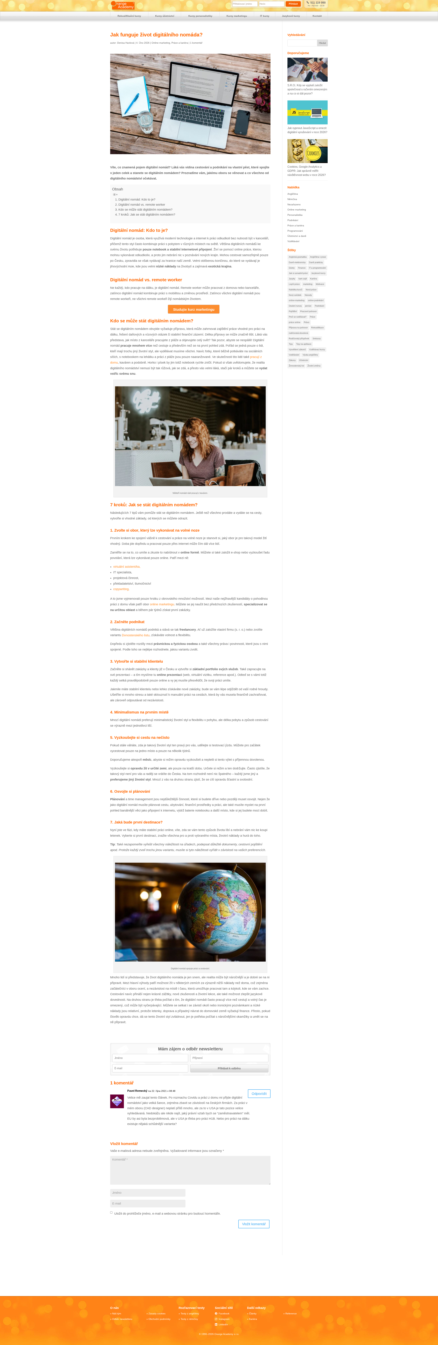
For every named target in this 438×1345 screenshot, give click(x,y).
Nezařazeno (294, 204)
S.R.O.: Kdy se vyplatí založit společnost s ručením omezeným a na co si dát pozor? (307, 89)
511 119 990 (318, 2)
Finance (302, 268)
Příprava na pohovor (298, 327)
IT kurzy (264, 16)
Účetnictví (303, 360)
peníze (308, 306)
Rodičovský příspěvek (299, 338)
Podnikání (292, 220)
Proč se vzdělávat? (297, 317)
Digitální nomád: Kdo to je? (136, 199)
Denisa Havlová (125, 42)
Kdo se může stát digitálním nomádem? (145, 209)
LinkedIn (223, 1324)
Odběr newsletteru (122, 1319)
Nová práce (311, 289)
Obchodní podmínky (159, 1319)
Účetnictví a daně (296, 236)
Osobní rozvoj (295, 306)
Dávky (292, 268)
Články (252, 1313)
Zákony (292, 360)
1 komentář (196, 42)
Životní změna (313, 366)
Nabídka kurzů (295, 289)
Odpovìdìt (259, 1094)
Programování (295, 230)
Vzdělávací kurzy (317, 349)
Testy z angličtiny (190, 1313)
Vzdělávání (293, 241)
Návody (308, 295)
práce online (294, 322)
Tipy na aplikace (303, 344)
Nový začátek (295, 295)
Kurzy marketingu (237, 16)
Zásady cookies (157, 1313)
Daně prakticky (316, 262)
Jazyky (292, 279)
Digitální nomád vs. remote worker (141, 204)
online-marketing (297, 300)
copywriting (121, 589)
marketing (307, 284)
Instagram (224, 1319)
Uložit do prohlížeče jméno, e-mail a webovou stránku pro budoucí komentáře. (167, 1213)
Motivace (320, 284)
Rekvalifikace (317, 327)
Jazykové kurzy (291, 16)
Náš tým (116, 1313)
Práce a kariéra (179, 42)
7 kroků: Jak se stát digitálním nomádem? (146, 214)
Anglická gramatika (298, 257)
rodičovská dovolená (298, 333)
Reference (291, 1313)
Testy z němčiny (189, 1319)
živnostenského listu (136, 635)
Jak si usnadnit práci (298, 273)
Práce (312, 317)
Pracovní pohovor (308, 311)
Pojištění (293, 311)
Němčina (292, 199)
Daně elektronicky (297, 262)
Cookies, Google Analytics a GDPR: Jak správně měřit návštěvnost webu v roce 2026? (306, 170)
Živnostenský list (296, 366)
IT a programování (317, 268)
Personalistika (294, 215)
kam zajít (303, 279)
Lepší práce (294, 284)
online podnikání (316, 300)
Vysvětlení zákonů (297, 349)
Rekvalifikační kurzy (129, 16)
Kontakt (317, 16)
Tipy (291, 344)
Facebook (224, 1313)
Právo (306, 322)
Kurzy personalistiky (200, 16)
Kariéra (313, 279)
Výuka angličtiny (310, 355)
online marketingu (162, 604)
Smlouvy (317, 338)
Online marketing (161, 42)
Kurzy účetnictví (164, 16)
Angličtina (292, 193)
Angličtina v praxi (318, 257)
